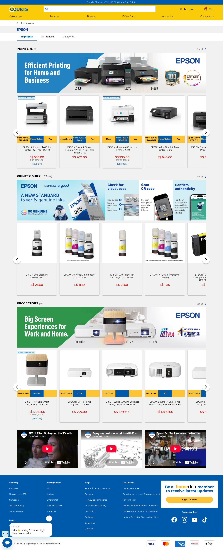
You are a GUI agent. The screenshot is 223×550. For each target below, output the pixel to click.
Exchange (89, 517)
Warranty (89, 529)
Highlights (27, 36)
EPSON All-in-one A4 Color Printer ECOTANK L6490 (37, 148)
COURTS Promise (131, 488)
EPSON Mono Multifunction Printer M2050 (122, 148)
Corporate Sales (16, 511)
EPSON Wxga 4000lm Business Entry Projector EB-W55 (122, 403)
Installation (90, 511)
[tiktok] (205, 519)
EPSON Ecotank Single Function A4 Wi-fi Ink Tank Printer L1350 (79, 150)
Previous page (28, 23)
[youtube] (194, 519)
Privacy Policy (129, 500)
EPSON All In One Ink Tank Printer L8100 (165, 148)
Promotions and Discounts (97, 488)
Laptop (50, 494)
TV (48, 517)
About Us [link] (168, 16)
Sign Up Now (189, 499)
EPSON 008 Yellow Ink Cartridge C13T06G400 (122, 276)
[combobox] (99, 9)
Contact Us (90, 523)
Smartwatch (52, 500)
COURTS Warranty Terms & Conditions (140, 506)
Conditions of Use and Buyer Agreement (141, 494)
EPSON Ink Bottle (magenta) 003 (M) (165, 276)
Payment (89, 494)
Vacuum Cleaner (54, 506)
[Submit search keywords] (46, 9)
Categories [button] (15, 16)
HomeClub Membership (96, 500)
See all (200, 49)
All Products (47, 36)
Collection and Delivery (95, 506)
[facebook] (174, 519)
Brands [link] (91, 16)
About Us (13, 488)
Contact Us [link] (207, 16)
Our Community (16, 506)
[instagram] (184, 519)
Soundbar (51, 511)
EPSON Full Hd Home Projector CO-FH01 (79, 403)
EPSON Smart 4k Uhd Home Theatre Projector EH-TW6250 (165, 403)
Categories (68, 36)
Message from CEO (18, 494)
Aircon (50, 488)
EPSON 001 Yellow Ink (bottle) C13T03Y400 (79, 276)
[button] (17, 132)
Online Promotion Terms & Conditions (140, 511)
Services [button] (55, 16)
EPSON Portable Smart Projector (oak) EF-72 (36, 403)
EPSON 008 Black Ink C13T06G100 (36, 276)
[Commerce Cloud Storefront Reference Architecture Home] (18, 8)
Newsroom (14, 500)
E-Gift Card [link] (128, 16)
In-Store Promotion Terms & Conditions (141, 517)
